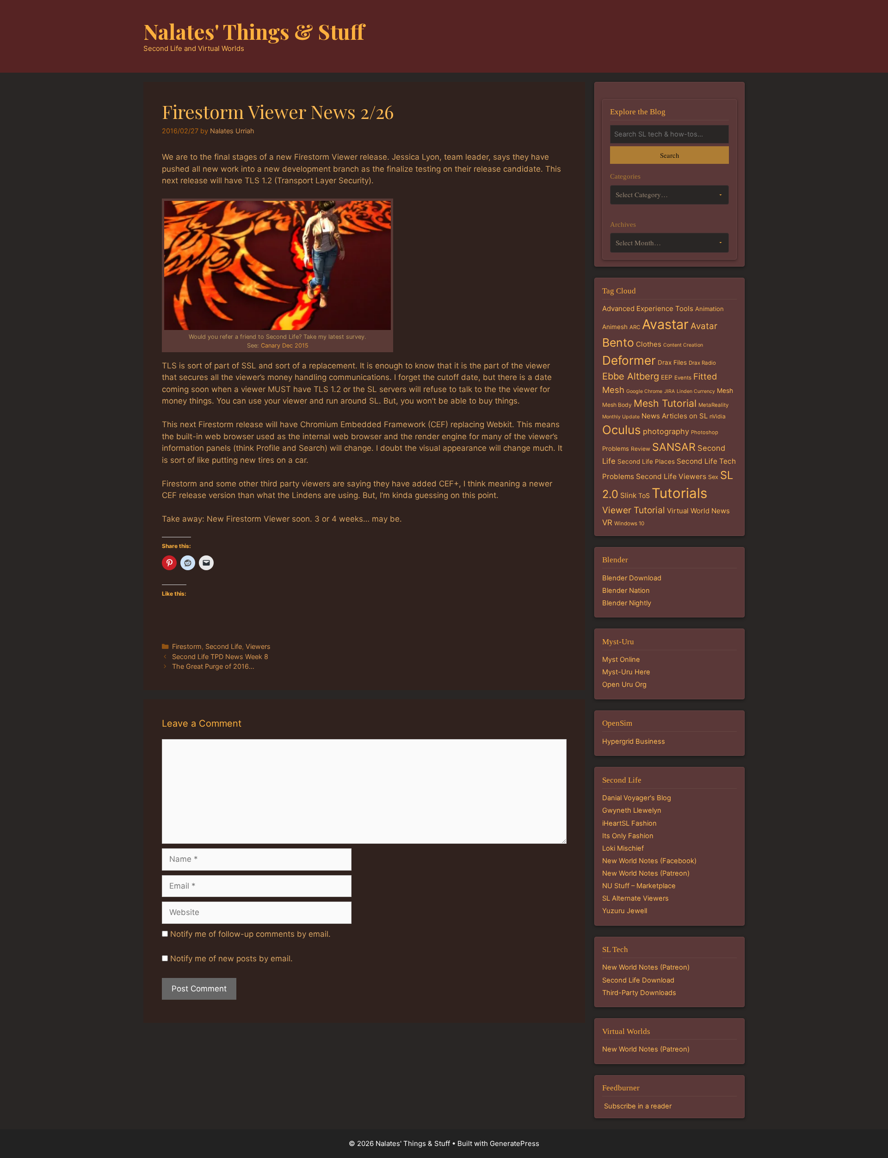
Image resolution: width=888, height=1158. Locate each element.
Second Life (223, 646)
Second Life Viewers (671, 476)
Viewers (258, 646)
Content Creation (683, 345)
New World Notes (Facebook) (649, 861)
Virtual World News (698, 510)
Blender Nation (626, 590)
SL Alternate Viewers (635, 898)
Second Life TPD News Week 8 (220, 656)
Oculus (621, 430)
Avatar (704, 326)
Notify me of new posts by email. (231, 958)
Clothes (648, 344)
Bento (618, 342)
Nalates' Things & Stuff (253, 31)
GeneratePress (514, 1143)
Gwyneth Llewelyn (631, 810)
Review (640, 448)
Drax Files (672, 362)
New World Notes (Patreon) (646, 873)
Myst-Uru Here (626, 672)
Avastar (665, 324)
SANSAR (674, 447)
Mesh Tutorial (665, 403)
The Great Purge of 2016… (213, 666)
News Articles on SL (674, 415)
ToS (644, 495)
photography (666, 431)
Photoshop (704, 432)
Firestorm (187, 646)
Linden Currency (696, 391)
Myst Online (621, 659)
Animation (709, 308)
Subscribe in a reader (638, 1106)
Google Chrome (644, 391)
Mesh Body (617, 404)
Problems (615, 448)
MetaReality (713, 405)
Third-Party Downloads (639, 993)
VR (607, 522)
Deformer (629, 360)
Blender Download (631, 578)
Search (669, 155)
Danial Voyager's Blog (636, 798)
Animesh (615, 326)
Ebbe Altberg (630, 376)
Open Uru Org (624, 684)
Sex (713, 476)
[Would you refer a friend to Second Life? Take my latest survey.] (277, 265)
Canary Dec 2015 (284, 345)
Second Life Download (638, 980)
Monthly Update (621, 417)
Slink (628, 495)
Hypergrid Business (633, 741)
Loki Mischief (623, 848)
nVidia (717, 416)
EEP (666, 377)
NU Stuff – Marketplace (639, 886)
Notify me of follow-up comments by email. (250, 934)
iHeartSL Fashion (629, 823)
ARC (634, 327)
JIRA (669, 391)
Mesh (725, 390)
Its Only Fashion (628, 836)
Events (682, 377)
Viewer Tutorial (633, 510)
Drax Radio (702, 363)
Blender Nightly (626, 603)
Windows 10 (629, 523)
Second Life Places (646, 461)
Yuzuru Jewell (624, 911)
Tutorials (679, 493)
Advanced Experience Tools (647, 308)
